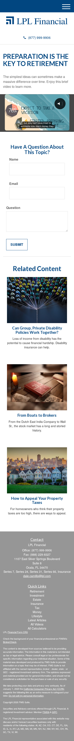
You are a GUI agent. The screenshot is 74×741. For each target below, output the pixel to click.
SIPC (54, 712)
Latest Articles (37, 620)
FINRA (46, 712)
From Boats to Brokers (37, 415)
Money (37, 612)
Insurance (37, 604)
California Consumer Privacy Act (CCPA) (44, 688)
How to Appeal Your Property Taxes (37, 500)
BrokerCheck (9, 642)
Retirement (37, 591)
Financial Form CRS (18, 632)
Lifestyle (37, 616)
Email (13, 183)
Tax (37, 608)
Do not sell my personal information (26, 695)
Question (13, 207)
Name (13, 159)
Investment (37, 595)
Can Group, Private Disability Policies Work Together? (37, 330)
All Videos (37, 624)
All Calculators (37, 628)
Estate (37, 599)
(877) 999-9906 (39, 37)
